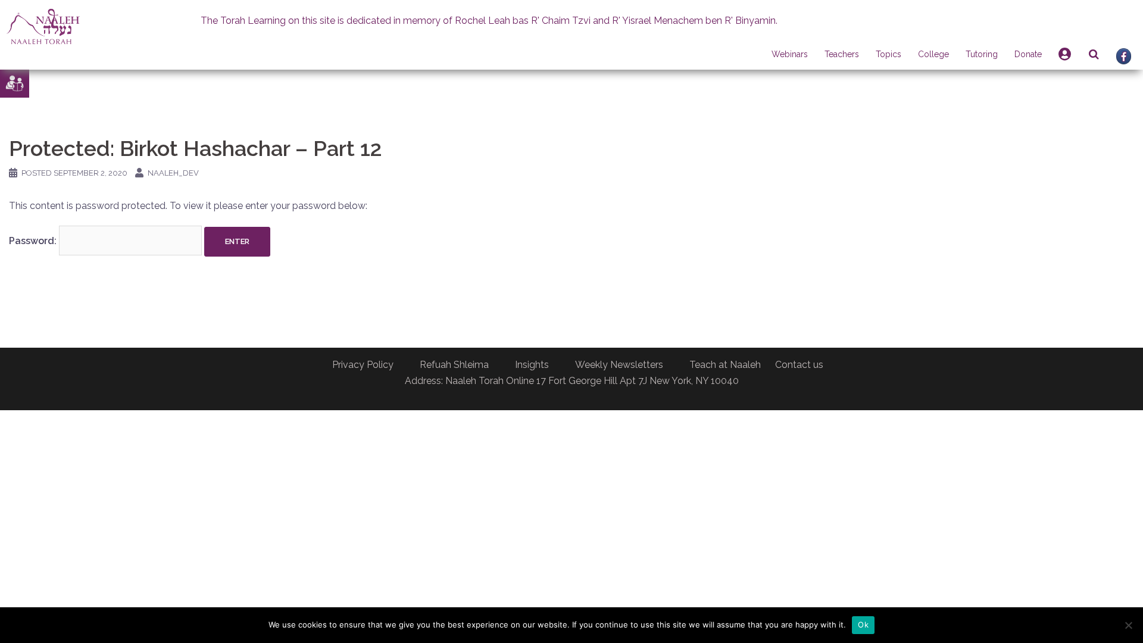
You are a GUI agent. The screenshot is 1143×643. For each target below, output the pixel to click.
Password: (34, 240)
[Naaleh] (43, 26)
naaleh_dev (173, 172)
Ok (863, 624)
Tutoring (982, 54)
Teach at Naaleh (725, 364)
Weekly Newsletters (619, 364)
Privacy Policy (363, 364)
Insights (532, 364)
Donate (1028, 54)
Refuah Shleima (454, 364)
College (933, 54)
